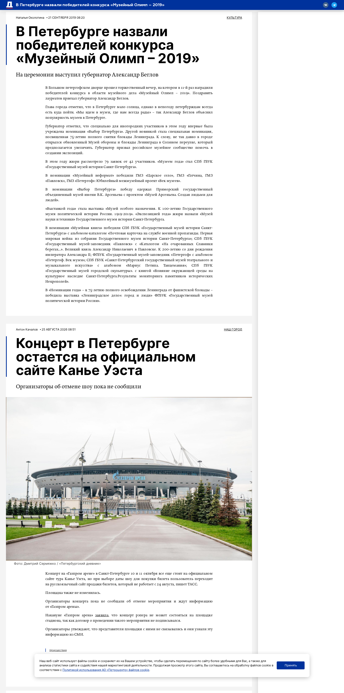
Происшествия (58, 650)
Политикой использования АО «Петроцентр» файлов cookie (106, 670)
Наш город (233, 329)
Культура (234, 17)
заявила (101, 615)
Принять (291, 665)
